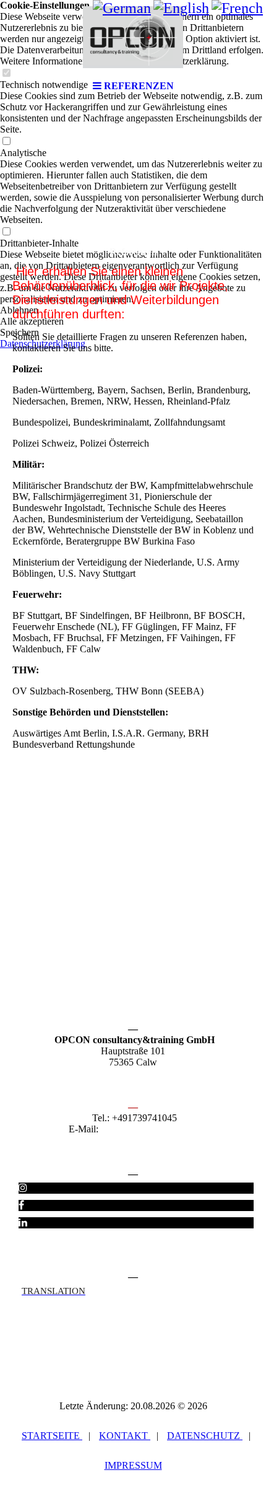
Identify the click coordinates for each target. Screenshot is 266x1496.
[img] (133, 37)
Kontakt (124, 1435)
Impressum (133, 1465)
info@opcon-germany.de (149, 1129)
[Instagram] (23, 1188)
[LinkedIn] (23, 1222)
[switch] (6, 141)
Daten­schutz (204, 1435)
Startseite (52, 1435)
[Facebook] (21, 1205)
